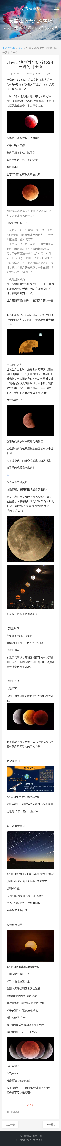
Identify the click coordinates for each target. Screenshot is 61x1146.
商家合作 (37, 1135)
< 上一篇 (10, 1124)
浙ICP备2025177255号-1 (30, 1140)
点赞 (31, 1104)
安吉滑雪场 (30, 8)
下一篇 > (51, 1124)
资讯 (20, 48)
